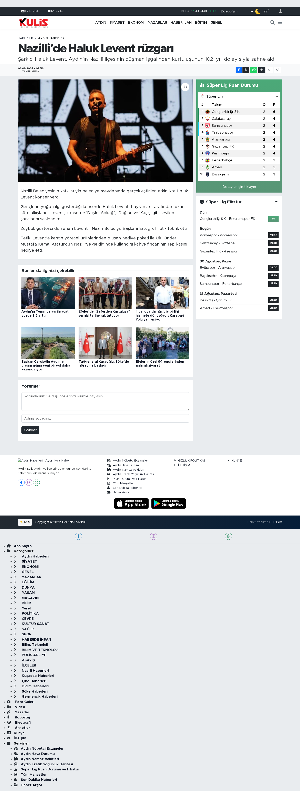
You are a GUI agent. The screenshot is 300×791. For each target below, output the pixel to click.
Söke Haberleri (34, 691)
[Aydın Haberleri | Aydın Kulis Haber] (33, 22)
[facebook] (78, 536)
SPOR (26, 634)
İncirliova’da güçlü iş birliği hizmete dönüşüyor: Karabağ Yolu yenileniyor (160, 315)
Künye (19, 733)
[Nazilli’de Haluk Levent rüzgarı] (105, 130)
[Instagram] (29, 482)
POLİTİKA (30, 613)
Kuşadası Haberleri (37, 676)
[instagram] (153, 536)
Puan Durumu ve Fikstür (129, 478)
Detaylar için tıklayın (239, 186)
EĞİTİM (201, 22)
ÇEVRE (27, 618)
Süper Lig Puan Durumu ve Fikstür (50, 769)
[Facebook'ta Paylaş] (239, 70)
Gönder (30, 430)
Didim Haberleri (35, 686)
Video (19, 707)
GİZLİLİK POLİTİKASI (192, 460)
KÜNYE (236, 460)
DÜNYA (28, 587)
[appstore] (132, 503)
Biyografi (22, 722)
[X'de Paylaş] (245, 70)
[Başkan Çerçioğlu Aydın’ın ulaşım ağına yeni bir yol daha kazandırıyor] (48, 342)
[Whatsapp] (36, 482)
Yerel (26, 608)
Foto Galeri (33, 11)
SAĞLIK (28, 629)
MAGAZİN (30, 598)
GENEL (216, 22)
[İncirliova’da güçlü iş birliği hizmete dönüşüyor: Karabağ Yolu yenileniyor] (162, 292)
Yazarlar (21, 712)
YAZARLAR (157, 22)
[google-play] (169, 503)
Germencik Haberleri (39, 696)
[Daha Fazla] (261, 70)
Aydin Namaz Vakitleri (128, 469)
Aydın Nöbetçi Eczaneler (130, 460)
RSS (26, 522)
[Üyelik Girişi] (279, 11)
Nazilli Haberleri (35, 670)
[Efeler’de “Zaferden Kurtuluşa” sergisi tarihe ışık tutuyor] (105, 292)
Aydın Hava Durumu (126, 465)
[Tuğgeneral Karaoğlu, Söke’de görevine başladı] (105, 342)
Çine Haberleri (33, 681)
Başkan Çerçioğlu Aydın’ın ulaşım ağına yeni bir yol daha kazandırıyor (45, 365)
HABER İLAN (181, 22)
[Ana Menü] (280, 22)
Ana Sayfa (23, 546)
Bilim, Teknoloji (34, 644)
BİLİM (26, 603)
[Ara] (273, 22)
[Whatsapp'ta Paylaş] (253, 70)
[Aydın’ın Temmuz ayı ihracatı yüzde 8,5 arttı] (48, 292)
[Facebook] (21, 482)
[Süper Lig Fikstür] (277, 202)
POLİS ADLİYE (33, 655)
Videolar (57, 11)
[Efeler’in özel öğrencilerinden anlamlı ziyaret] (162, 342)
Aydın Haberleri (51, 38)
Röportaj (22, 717)
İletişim (20, 738)
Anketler (22, 727)
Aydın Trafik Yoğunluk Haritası (133, 474)
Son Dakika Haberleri (127, 487)
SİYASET (117, 22)
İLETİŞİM (184, 465)
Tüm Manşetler (123, 483)
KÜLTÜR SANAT (35, 624)
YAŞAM (28, 592)
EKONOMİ (136, 22)
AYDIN (100, 22)
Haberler (25, 38)
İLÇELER (28, 665)
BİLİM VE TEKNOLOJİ (40, 650)
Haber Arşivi (121, 492)
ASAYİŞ (28, 660)
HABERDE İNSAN (36, 639)
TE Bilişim (275, 522)
